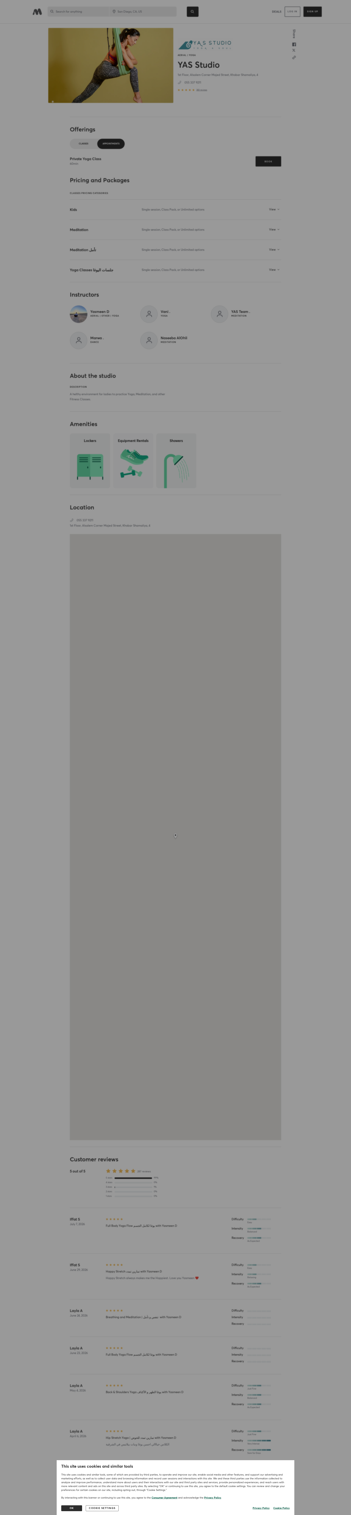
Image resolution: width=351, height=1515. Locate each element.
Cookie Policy (281, 1508)
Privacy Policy (212, 1498)
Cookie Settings (102, 1508)
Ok (72, 1508)
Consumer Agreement (164, 1498)
